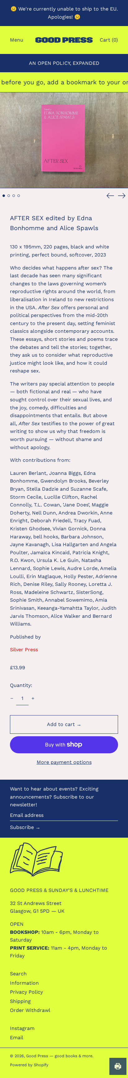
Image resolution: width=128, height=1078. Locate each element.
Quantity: (21, 685)
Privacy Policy (26, 992)
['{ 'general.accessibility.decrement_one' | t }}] (11, 698)
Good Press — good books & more (59, 1056)
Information (24, 983)
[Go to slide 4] (18, 195)
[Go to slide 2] (8, 195)
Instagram (22, 1028)
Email (16, 1037)
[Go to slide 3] (13, 195)
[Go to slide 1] (3, 195)
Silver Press (24, 650)
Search (18, 974)
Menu (16, 40)
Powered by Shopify (29, 1064)
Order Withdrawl (30, 1010)
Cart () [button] (109, 40)
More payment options (64, 762)
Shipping (20, 1001)
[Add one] (33, 698)
